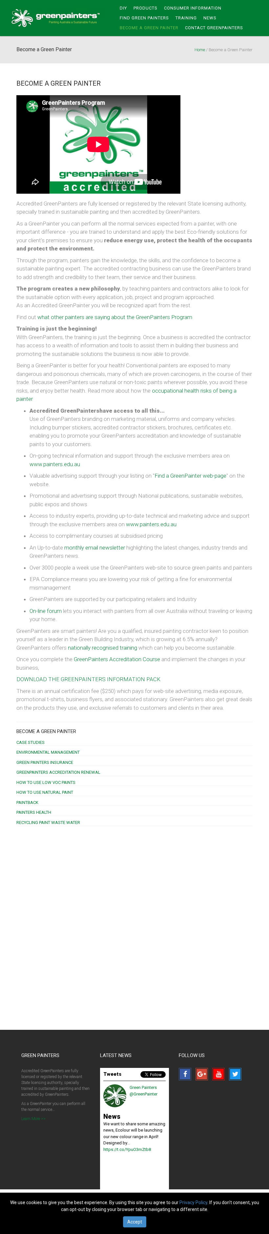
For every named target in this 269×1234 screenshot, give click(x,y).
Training (186, 17)
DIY (123, 8)
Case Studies (30, 742)
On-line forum (46, 611)
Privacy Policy (193, 1202)
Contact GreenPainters (214, 27)
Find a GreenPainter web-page (190, 475)
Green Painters (57, 18)
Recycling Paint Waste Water (48, 822)
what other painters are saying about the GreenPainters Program (114, 317)
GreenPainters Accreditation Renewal (58, 772)
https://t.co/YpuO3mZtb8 (127, 1149)
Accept (134, 1221)
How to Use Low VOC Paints (45, 782)
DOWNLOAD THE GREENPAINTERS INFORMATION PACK (88, 679)
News (210, 17)
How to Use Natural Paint (44, 792)
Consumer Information (192, 8)
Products (145, 8)
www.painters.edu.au (55, 464)
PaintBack (27, 802)
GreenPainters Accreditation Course (117, 659)
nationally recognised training (102, 647)
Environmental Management (48, 752)
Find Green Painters (144, 17)
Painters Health (33, 812)
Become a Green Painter (46, 731)
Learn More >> (33, 1118)
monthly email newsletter (94, 547)
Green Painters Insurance (44, 762)
